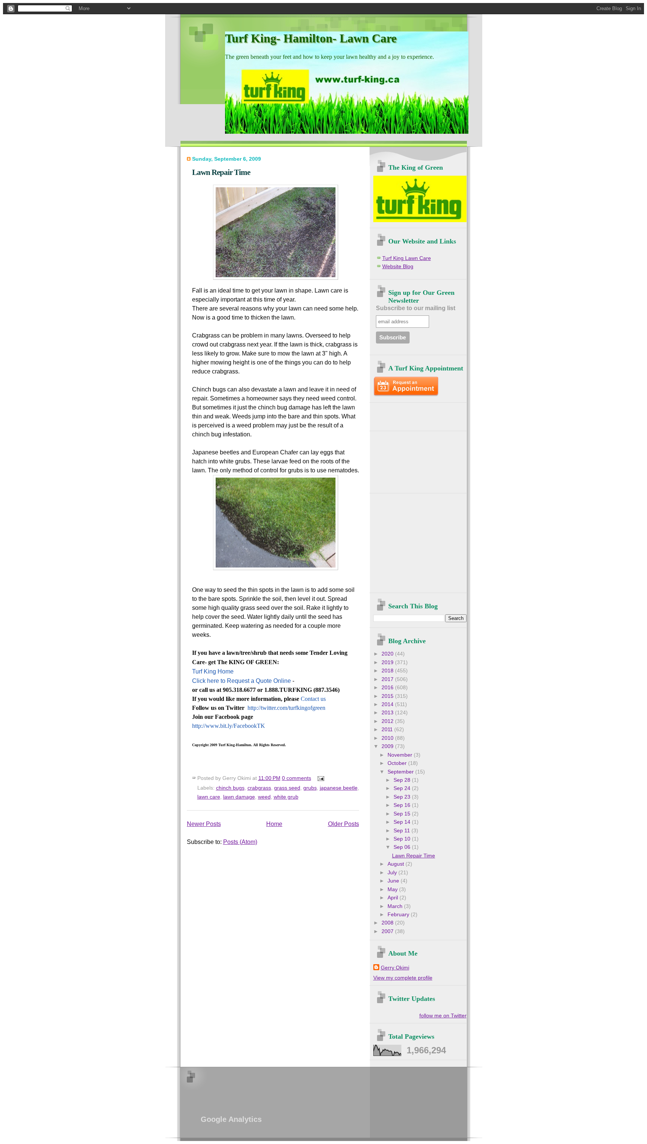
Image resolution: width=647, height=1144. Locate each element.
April (394, 898)
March (396, 906)
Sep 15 (403, 814)
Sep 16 (403, 805)
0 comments (296, 778)
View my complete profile (402, 978)
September (401, 772)
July (393, 872)
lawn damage (239, 797)
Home (274, 824)
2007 (388, 931)
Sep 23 (403, 797)
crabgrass (259, 788)
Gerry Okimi (395, 968)
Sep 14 (403, 822)
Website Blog (397, 266)
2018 (388, 671)
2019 (388, 662)
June (394, 881)
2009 (388, 746)
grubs (310, 788)
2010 (388, 738)
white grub (286, 797)
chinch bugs (230, 788)
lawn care (208, 797)
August (396, 864)
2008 (388, 923)
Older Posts (343, 824)
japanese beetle (339, 788)
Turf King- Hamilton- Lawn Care (311, 38)
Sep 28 (403, 780)
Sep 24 (403, 788)
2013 (388, 712)
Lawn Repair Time (221, 172)
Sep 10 (403, 839)
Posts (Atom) (240, 842)
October (398, 763)
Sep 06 (403, 847)
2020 (388, 654)
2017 (388, 679)
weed (264, 797)
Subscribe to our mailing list (415, 308)
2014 (388, 704)
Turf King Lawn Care (406, 258)
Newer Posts (204, 824)
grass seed (287, 788)
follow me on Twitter (443, 1016)
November (401, 755)
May (393, 889)
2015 (388, 696)
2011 (388, 729)
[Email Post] (319, 778)
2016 (388, 687)
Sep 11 (402, 830)
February (399, 914)
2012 (388, 721)
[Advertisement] (417, 414)
